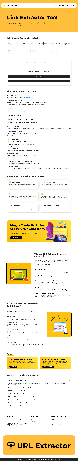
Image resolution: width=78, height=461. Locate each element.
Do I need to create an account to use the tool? (19, 387)
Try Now (15, 237)
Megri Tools (41, 459)
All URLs (31, 71)
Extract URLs (39, 76)
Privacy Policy (57, 459)
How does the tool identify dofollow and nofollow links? (21, 399)
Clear (39, 81)
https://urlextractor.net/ (26, 97)
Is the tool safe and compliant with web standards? (20, 402)
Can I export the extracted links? (16, 393)
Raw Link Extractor (63, 5)
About (54, 5)
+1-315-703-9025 (58, 424)
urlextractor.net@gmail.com (60, 422)
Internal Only (38, 71)
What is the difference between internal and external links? (22, 396)
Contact (72, 5)
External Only (47, 71)
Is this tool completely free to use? (16, 390)
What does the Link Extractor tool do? (17, 380)
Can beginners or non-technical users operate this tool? (21, 405)
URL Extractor (11, 5)
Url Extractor (30, 459)
